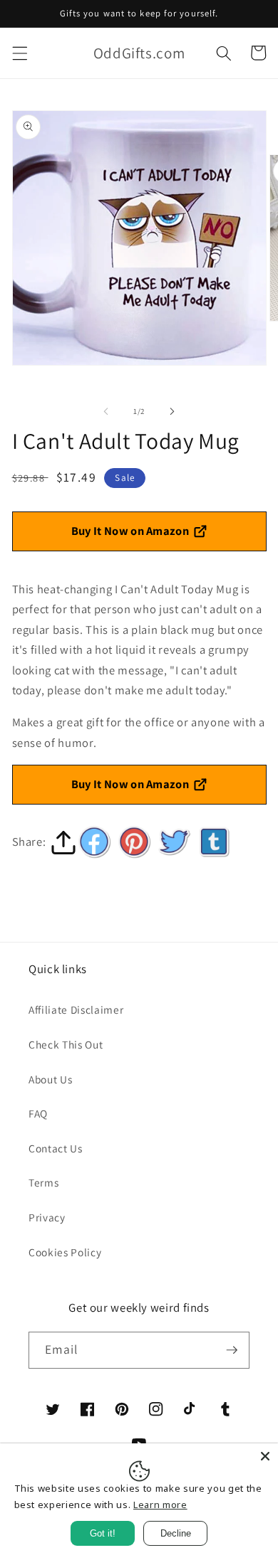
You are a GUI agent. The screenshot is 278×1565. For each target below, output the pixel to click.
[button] (19, 53)
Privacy (47, 1217)
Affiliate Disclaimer (76, 1009)
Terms (43, 1182)
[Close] (265, 1456)
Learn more (160, 1504)
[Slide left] (106, 411)
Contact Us (56, 1148)
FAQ (38, 1113)
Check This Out (66, 1044)
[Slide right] (171, 411)
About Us (50, 1079)
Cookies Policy (65, 1252)
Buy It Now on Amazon (130, 531)
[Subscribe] (232, 1350)
